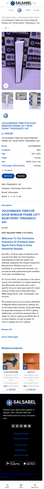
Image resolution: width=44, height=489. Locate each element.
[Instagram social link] (21, 426)
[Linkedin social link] (17, 196)
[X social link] (11, 196)
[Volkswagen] (19, 10)
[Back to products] (5, 28)
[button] (5, 367)
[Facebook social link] (8, 196)
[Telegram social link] (20, 196)
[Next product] (8, 28)
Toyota (36, 10)
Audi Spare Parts (11, 375)
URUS (27, 10)
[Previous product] (3, 28)
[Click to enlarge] (5, 85)
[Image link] (21, 402)
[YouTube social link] (25, 426)
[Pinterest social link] (14, 196)
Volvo (11, 10)
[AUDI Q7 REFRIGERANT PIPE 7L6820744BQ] (31, 361)
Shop (19, 245)
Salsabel (7, 279)
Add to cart (8, 176)
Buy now (21, 176)
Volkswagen (13, 192)
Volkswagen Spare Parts (21, 188)
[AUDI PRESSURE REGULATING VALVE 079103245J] (11, 361)
